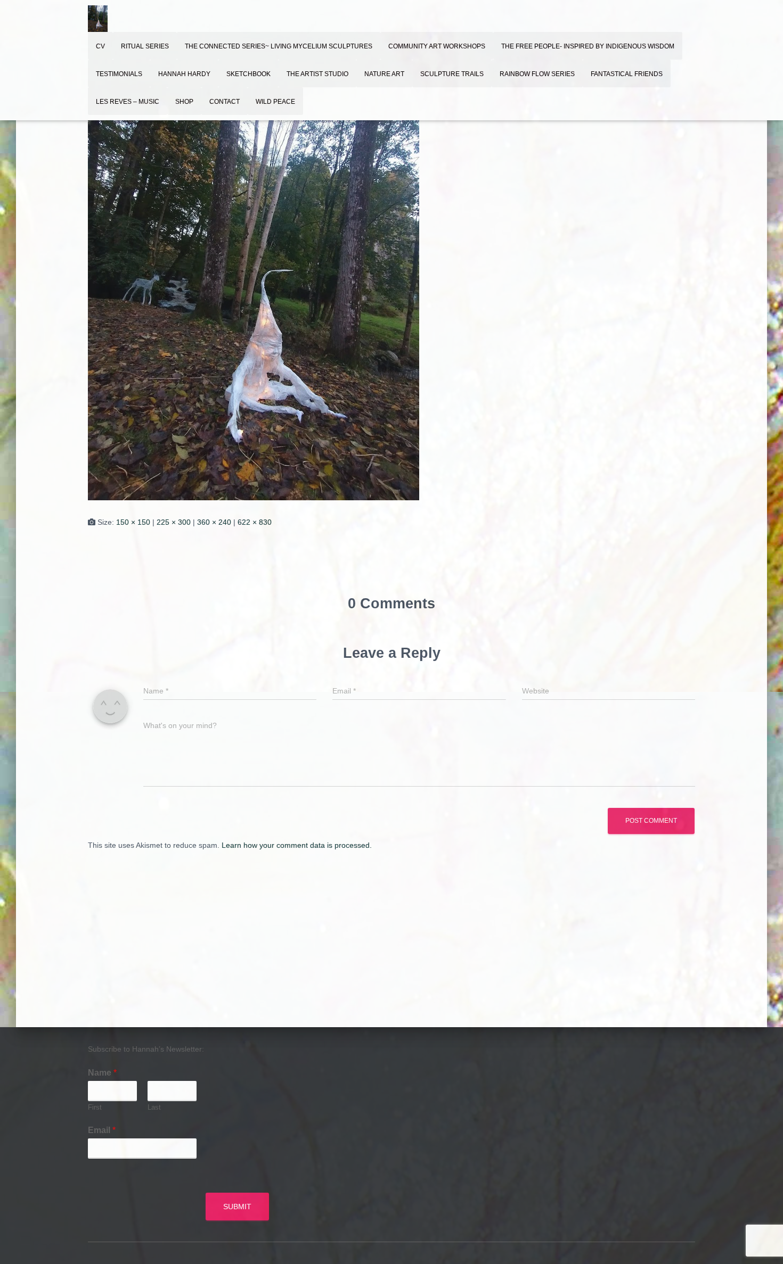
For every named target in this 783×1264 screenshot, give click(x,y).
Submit (237, 1206)
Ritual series (145, 46)
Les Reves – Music (127, 101)
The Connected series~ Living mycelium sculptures (278, 46)
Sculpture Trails (452, 74)
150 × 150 (133, 522)
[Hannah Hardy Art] (98, 18)
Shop (184, 101)
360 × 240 (214, 522)
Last (154, 1107)
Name (102, 1072)
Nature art (384, 74)
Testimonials (119, 74)
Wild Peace (275, 101)
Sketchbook (248, 74)
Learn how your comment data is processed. (297, 845)
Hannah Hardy (184, 74)
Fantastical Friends (627, 74)
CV (100, 46)
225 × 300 (174, 522)
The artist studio (317, 74)
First (95, 1107)
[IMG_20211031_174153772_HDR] (253, 279)
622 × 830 (255, 522)
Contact (224, 101)
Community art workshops (436, 46)
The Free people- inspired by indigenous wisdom (587, 46)
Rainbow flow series (537, 74)
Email (102, 1130)
